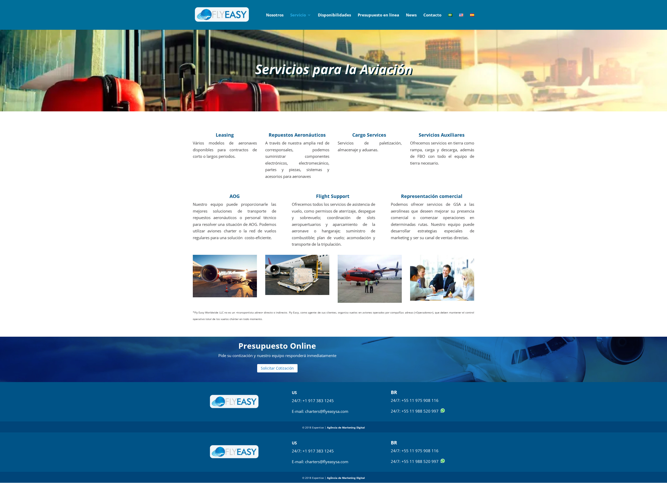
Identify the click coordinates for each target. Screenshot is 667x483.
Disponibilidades (334, 15)
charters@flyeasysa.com (326, 411)
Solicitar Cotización (277, 368)
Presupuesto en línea (378, 15)
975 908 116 (427, 400)
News (411, 15)
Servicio (298, 15)
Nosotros (274, 15)
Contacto (432, 15)
